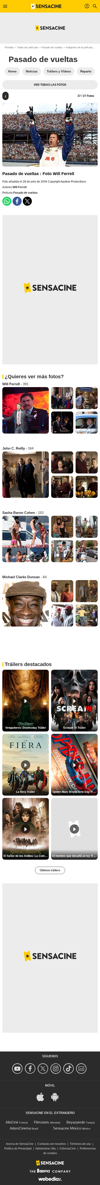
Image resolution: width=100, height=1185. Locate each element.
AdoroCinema (20, 1128)
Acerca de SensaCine (19, 1144)
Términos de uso (80, 1144)
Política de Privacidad (18, 1148)
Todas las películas (27, 47)
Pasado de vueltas (52, 47)
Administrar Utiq (45, 1148)
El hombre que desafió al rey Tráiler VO (75, 856)
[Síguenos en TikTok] (69, 1068)
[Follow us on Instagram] (56, 1068)
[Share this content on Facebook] (17, 201)
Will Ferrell (20, 187)
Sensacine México (67, 1128)
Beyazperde (76, 1122)
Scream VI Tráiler (74, 727)
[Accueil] (46, 6)
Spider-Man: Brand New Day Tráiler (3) (75, 791)
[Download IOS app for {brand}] (43, 1097)
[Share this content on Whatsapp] (6, 201)
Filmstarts (41, 1122)
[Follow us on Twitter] (44, 1068)
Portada (9, 47)
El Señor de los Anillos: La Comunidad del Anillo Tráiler (26, 856)
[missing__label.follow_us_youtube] (18, 1068)
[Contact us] (82, 1068)
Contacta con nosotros (51, 1144)
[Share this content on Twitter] (27, 201)
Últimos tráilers (50, 870)
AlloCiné (12, 1122)
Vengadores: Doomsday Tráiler (25, 727)
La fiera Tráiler (25, 791)
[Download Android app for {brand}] (57, 1097)
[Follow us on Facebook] (31, 1068)
